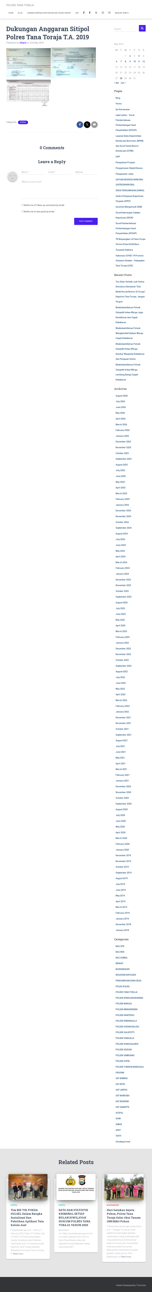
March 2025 (121, 493)
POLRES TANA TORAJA (126, 992)
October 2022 (122, 660)
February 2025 (123, 499)
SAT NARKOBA (122, 1095)
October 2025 (122, 453)
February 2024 (123, 568)
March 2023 (121, 631)
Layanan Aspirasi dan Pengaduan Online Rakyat (49, 13)
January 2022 (122, 712)
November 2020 (123, 792)
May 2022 (120, 689)
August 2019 (122, 878)
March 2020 (121, 838)
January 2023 (122, 643)
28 (121, 78)
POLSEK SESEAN (124, 1049)
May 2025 (120, 482)
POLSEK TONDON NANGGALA (130, 1067)
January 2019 (122, 919)
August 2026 (122, 396)
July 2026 (120, 401)
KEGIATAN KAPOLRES (126, 975)
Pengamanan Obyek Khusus (129, 168)
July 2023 (120, 608)
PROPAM (120, 1072)
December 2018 (123, 924)
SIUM (118, 1118)
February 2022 (123, 706)
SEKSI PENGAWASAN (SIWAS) (130, 190)
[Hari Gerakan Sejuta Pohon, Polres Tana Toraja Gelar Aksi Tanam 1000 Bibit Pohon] (124, 1187)
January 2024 (122, 574)
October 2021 (122, 729)
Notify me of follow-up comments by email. (44, 205)
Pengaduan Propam (125, 162)
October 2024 (122, 522)
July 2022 (120, 677)
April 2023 (120, 625)
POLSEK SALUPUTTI (125, 1032)
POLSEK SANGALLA (125, 1038)
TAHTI (118, 1136)
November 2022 (123, 654)
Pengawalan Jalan (124, 174)
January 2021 (122, 780)
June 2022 (121, 683)
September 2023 (124, 597)
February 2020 (123, 844)
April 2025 (120, 487)
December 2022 (123, 648)
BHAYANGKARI (123, 969)
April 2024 (120, 556)
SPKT (118, 1130)
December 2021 (123, 717)
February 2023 (123, 637)
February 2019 (123, 913)
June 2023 (121, 614)
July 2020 (120, 815)
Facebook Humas (90, 13)
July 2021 (120, 746)
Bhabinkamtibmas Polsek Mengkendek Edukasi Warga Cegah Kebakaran (129, 333)
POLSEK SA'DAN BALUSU (127, 1026)
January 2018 (122, 930)
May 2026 (120, 413)
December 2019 (123, 855)
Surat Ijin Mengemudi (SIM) (129, 207)
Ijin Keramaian (123, 109)
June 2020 (121, 821)
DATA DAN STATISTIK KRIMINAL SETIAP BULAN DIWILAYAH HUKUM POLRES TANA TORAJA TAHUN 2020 (74, 1217)
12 (143, 61)
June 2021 (121, 752)
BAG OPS (120, 946)
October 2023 (122, 591)
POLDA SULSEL (123, 986)
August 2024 (122, 533)
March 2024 (121, 562)
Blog (20, 13)
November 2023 (123, 585)
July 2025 (120, 470)
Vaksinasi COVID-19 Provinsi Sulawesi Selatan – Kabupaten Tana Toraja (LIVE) (130, 260)
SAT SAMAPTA (122, 1107)
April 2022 (120, 694)
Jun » (123, 83)
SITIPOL (23, 122)
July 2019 (120, 884)
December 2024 (123, 510)
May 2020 (120, 826)
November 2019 (123, 861)
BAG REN (120, 952)
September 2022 (124, 666)
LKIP (77, 13)
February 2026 (123, 430)
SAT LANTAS (121, 1090)
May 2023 (120, 620)
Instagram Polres (109, 13)
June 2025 (121, 476)
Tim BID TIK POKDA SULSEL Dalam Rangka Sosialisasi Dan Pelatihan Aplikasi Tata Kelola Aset (27, 1217)
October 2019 (122, 867)
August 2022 (122, 671)
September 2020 (124, 804)
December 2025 (123, 441)
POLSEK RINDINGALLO (126, 1021)
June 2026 (121, 407)
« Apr (116, 83)
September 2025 (124, 459)
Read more (18, 1254)
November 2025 (123, 447)
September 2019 (124, 873)
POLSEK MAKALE (124, 1003)
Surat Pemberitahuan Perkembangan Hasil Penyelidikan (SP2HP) (126, 228)
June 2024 (121, 545)
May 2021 (120, 758)
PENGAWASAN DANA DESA (128, 980)
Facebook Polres (84, 13)
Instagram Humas (103, 13)
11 (139, 61)
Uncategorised (123, 1141)
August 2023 (122, 602)
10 (134, 61)
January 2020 (122, 850)
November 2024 (123, 516)
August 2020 (122, 809)
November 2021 (123, 723)
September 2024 (124, 528)
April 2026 (120, 419)
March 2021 (121, 769)
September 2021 (124, 735)
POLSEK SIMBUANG (125, 1055)
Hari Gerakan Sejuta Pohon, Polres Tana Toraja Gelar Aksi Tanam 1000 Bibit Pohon (124, 1215)
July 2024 (120, 539)
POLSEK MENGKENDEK (127, 1009)
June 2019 (121, 890)
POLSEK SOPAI (123, 1061)
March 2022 (121, 700)
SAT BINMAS (122, 1078)
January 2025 (122, 505)
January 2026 (122, 436)
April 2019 (120, 901)
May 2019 (120, 895)
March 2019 (121, 907)
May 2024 (120, 551)
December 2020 (123, 786)
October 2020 (122, 798)
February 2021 (123, 775)
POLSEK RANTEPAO (125, 1015)
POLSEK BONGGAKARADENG (129, 998)
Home (11, 13)
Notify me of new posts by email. (39, 211)
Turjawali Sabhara (124, 250)
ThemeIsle (141, 1285)
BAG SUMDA (121, 958)
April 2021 (120, 763)
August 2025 (122, 465)
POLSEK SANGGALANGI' (127, 1044)
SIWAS (119, 1124)
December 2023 (123, 579)
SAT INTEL (120, 1084)
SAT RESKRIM (122, 1101)
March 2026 (121, 424)
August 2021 (122, 740)
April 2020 (120, 832)
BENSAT (119, 963)
